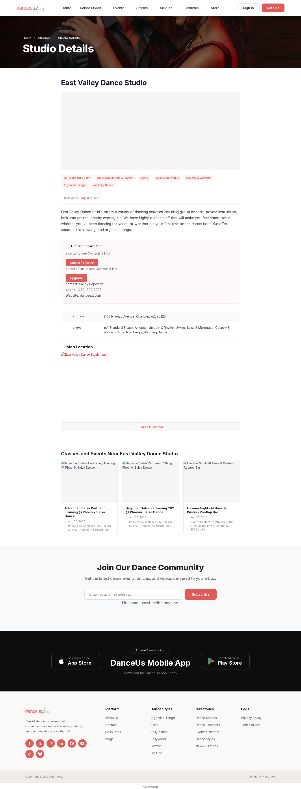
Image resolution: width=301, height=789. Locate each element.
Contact (111, 725)
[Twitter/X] (40, 743)
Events (119, 8)
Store (215, 8)
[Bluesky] (40, 754)
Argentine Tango (162, 718)
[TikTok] (29, 754)
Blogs (109, 739)
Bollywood (158, 739)
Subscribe (201, 594)
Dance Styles (91, 8)
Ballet (154, 725)
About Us (112, 718)
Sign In (248, 8)
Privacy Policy (251, 718)
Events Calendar (207, 732)
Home (66, 8)
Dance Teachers (208, 725)
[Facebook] (29, 743)
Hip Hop (156, 753)
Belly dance (159, 732)
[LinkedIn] (61, 743)
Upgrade (76, 278)
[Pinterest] (72, 743)
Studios (166, 8)
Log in (84, 198)
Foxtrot (155, 746)
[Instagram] (50, 743)
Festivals (191, 8)
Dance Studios (206, 718)
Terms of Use (251, 725)
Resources (113, 732)
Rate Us (273, 8)
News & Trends (207, 746)
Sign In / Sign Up (82, 262)
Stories (142, 8)
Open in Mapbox (152, 427)
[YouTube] (82, 743)
